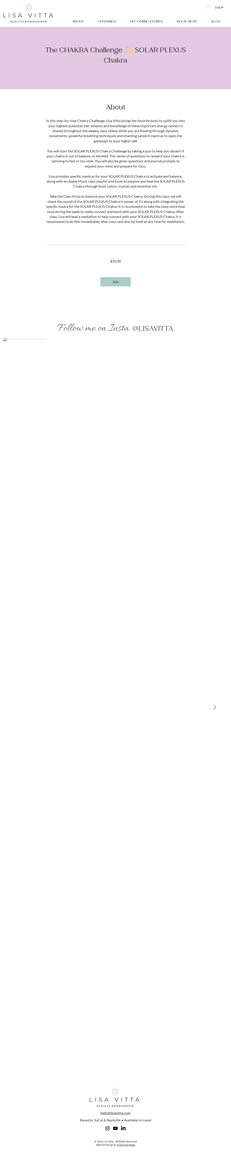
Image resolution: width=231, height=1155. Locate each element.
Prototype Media (126, 1144)
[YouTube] (115, 1128)
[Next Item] (214, 707)
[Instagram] (107, 1128)
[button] (78, 21)
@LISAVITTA (152, 329)
